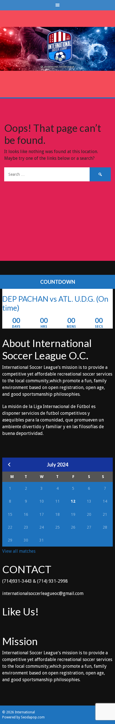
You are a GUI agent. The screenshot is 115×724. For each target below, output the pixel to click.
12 (73, 501)
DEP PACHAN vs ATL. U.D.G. (48, 298)
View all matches (18, 551)
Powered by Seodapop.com (23, 717)
